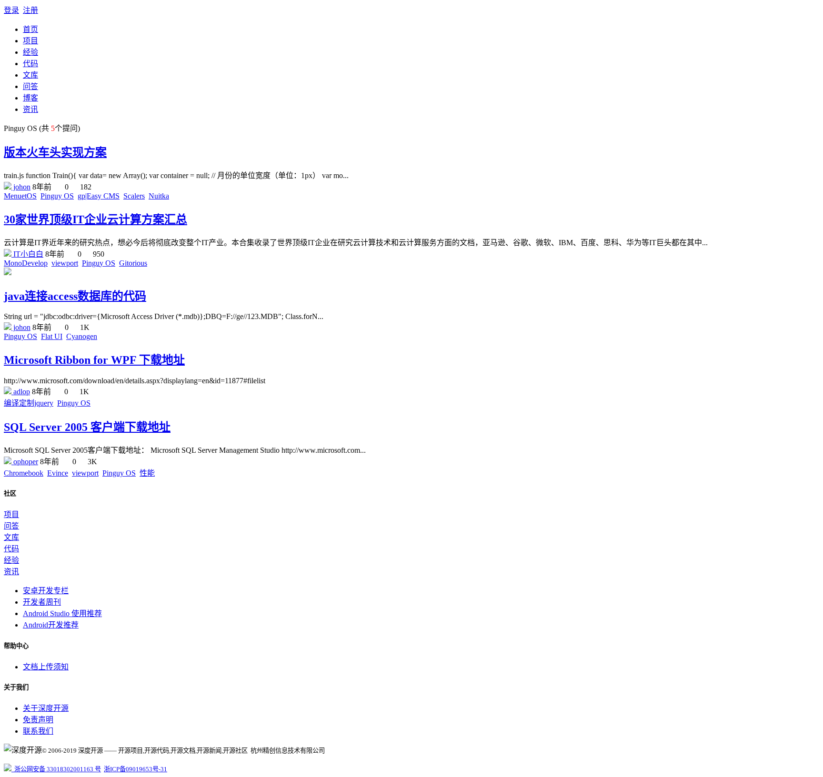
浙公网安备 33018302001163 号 (56, 769)
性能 (147, 473)
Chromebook (23, 473)
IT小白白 (27, 254)
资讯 (30, 109)
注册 (30, 10)
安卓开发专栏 (46, 591)
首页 (30, 29)
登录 (11, 10)
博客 (30, 98)
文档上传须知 (46, 667)
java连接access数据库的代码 (75, 296)
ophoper (24, 462)
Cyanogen (81, 336)
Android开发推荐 (51, 625)
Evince (57, 473)
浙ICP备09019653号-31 (135, 769)
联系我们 (38, 731)
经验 (30, 52)
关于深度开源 (46, 708)
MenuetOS (20, 196)
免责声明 (38, 720)
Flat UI (51, 336)
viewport (64, 263)
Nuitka (159, 196)
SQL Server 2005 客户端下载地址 (87, 427)
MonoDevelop (26, 263)
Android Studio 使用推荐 (62, 613)
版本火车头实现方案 (55, 152)
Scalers (134, 196)
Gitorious (133, 263)
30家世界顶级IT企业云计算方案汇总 (95, 219)
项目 (30, 41)
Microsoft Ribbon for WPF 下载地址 (94, 360)
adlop (20, 392)
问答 (30, 86)
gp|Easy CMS (99, 196)
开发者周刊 (42, 602)
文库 (30, 75)
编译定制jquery (28, 403)
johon (20, 187)
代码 (30, 64)
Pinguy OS (57, 196)
